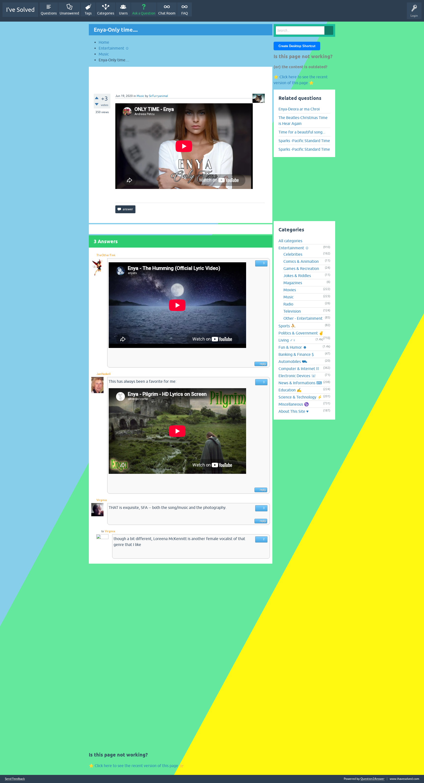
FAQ (184, 13)
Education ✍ (290, 390)
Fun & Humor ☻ (292, 347)
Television (292, 311)
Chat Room (166, 13)
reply (263, 363)
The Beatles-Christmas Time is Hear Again (303, 120)
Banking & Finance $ (296, 354)
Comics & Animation (301, 261)
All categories (290, 241)
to (102, 531)
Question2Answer (372, 779)
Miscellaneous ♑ (293, 404)
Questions (49, 13)
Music (140, 96)
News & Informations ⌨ (300, 383)
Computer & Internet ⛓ (298, 368)
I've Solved (20, 9)
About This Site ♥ (293, 411)
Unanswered (69, 13)
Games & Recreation (301, 268)
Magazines (292, 282)
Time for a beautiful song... (301, 132)
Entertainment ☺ (293, 248)
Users (123, 13)
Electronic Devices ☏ (297, 375)
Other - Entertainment (302, 318)
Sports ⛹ (287, 326)
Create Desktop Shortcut (296, 46)
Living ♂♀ (287, 340)
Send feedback (15, 779)
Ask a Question (143, 13)
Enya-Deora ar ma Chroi (299, 109)
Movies (289, 290)
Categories (105, 13)
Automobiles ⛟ (292, 361)
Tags (88, 13)
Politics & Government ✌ (301, 333)
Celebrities (292, 254)
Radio (288, 304)
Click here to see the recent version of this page (136, 765)
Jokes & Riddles (297, 275)
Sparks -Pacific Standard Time (304, 140)
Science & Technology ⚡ (300, 397)
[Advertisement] (180, 78)
